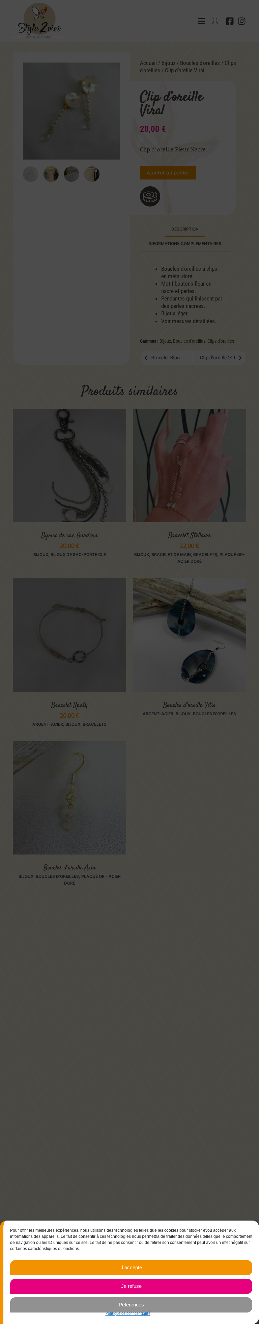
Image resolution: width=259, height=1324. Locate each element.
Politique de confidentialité (128, 1313)
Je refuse (131, 1286)
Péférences (131, 1304)
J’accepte (131, 1267)
